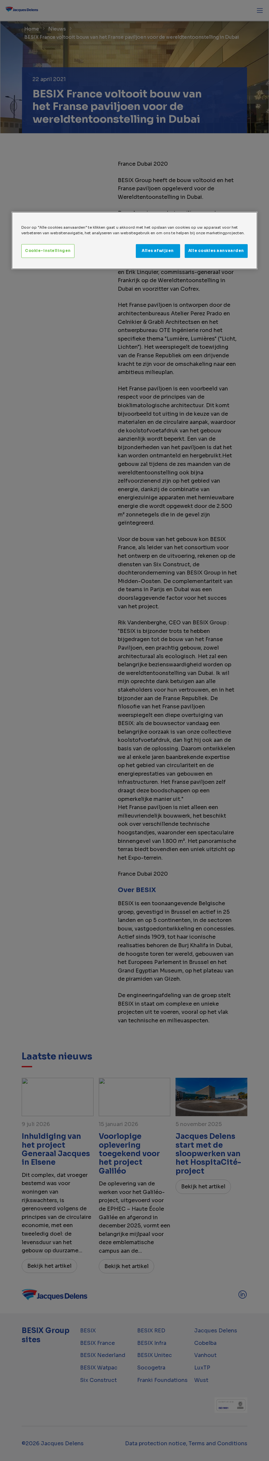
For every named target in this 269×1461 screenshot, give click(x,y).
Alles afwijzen (158, 250)
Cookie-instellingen (48, 250)
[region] (134, 240)
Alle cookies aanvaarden (216, 250)
